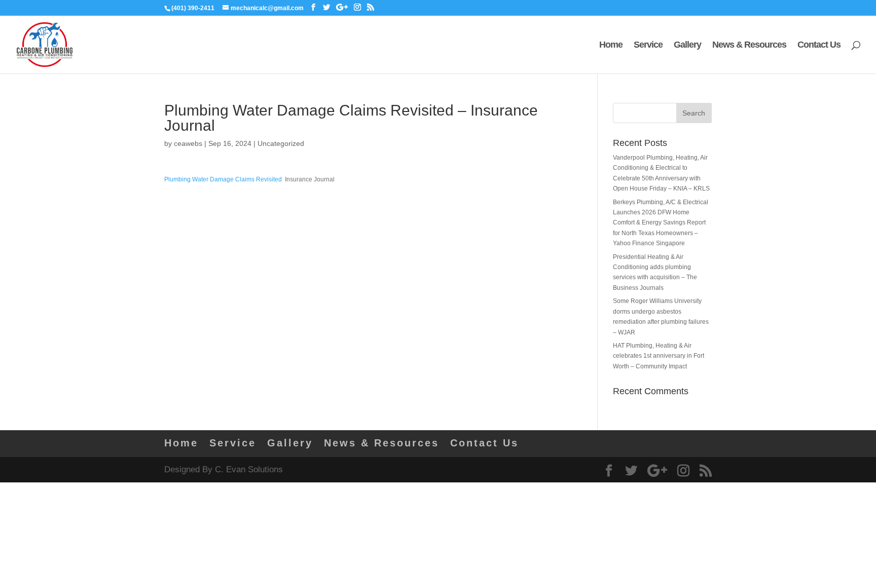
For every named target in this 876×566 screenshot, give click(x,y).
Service (648, 45)
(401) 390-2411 (192, 8)
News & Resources (749, 45)
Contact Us (819, 45)
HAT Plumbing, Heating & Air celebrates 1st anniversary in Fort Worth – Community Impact (658, 356)
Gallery (687, 45)
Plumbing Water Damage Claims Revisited (223, 179)
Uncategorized (281, 143)
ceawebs (188, 143)
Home (611, 45)
